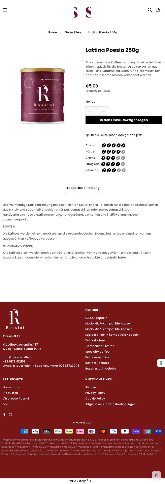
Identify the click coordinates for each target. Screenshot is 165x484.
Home (52, 32)
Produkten (10, 393)
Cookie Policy (95, 398)
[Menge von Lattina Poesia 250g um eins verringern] (89, 111)
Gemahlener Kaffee (99, 346)
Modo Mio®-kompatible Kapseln (108, 323)
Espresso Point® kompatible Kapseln (112, 335)
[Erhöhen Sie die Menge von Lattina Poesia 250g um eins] (104, 111)
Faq (5, 404)
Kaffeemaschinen (98, 357)
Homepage (11, 387)
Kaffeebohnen (95, 340)
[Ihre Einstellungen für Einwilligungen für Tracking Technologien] (161, 363)
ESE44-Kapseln (96, 318)
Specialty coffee (97, 352)
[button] (157, 9)
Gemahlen (72, 32)
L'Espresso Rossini (16, 398)
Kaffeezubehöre (97, 363)
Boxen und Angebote (100, 369)
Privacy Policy (95, 393)
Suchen (90, 387)
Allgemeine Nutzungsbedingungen (110, 404)
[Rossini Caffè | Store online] (82, 10)
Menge (90, 102)
